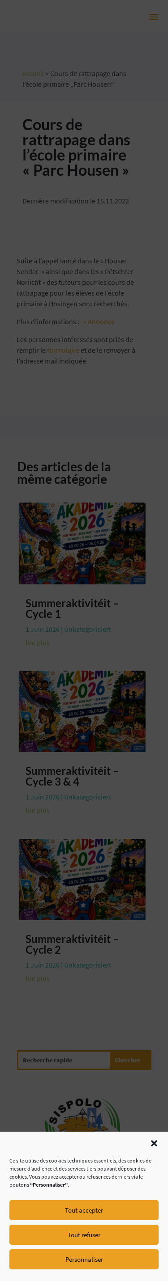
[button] (154, 1143)
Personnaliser (84, 1259)
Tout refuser (84, 1234)
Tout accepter (84, 1210)
